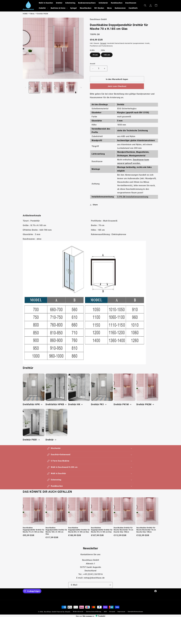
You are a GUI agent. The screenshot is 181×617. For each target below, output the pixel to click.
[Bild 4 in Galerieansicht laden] (71, 87)
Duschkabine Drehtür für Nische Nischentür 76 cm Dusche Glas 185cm (146, 530)
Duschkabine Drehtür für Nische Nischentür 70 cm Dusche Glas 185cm (123, 530)
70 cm (95, 55)
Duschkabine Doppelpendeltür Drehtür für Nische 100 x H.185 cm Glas (56, 531)
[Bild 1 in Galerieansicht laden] (34, 87)
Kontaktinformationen (135, 611)
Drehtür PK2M (42, 14)
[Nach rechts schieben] (81, 87)
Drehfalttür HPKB (55, 404)
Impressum (121, 611)
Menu (32, 14)
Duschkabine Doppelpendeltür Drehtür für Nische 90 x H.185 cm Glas (102, 530)
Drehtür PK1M (121, 404)
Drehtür (50, 439)
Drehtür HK (74, 404)
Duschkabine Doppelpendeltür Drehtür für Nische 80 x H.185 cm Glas (79, 530)
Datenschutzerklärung (93, 611)
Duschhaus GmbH (50, 612)
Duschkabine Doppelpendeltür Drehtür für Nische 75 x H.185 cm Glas (33, 530)
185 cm (107, 55)
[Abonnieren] (110, 585)
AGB (105, 611)
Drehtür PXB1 (30, 439)
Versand (103, 43)
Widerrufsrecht (78, 611)
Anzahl (92, 64)
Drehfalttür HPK (31, 404)
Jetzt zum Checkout (117, 86)
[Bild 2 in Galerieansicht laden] (46, 87)
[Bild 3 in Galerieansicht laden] (59, 87)
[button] (43, 8)
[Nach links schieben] (25, 87)
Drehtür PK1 (97, 404)
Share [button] (95, 205)
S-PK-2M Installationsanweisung (132, 197)
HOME (25, 14)
